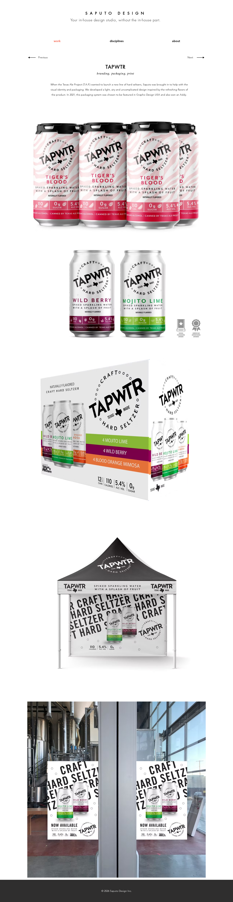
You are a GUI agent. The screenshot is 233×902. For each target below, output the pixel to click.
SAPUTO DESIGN (116, 13)
